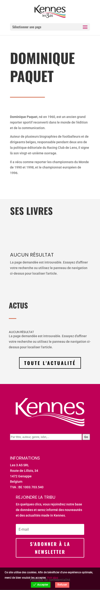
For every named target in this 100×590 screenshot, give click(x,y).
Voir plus (52, 577)
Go (86, 437)
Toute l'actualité (50, 362)
